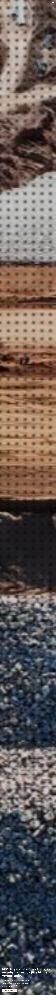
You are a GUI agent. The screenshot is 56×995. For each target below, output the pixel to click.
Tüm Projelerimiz (9, 990)
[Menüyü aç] (52, 3)
